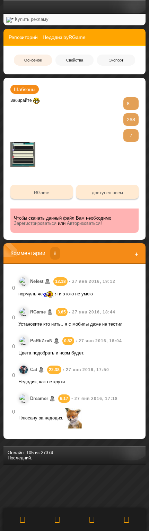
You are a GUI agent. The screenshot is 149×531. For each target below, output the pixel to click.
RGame (41, 192)
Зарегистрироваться (35, 223)
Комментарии (33, 253)
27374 (47, 452)
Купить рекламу (32, 19)
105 (30, 452)
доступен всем (107, 192)
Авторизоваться (83, 223)
